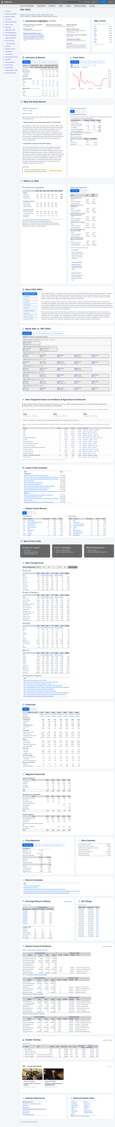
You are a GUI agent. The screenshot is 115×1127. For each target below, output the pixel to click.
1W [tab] (29, 513)
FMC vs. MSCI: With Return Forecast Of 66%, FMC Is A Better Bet (38, 689)
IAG (83, 433)
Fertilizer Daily (25, 1112)
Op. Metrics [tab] (53, 62)
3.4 (37, 82)
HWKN (84, 451)
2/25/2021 (77, 716)
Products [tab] (26, 299)
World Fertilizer (26, 1111)
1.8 (53, 80)
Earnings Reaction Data (30, 554)
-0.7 (43, 82)
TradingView (74, 1103)
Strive (28, 528)
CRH (90, 441)
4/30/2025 (24, 920)
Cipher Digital (76, 522)
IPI (41, 375)
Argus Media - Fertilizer (28, 1114)
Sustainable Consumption (29, 36)
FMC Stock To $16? (28, 500)
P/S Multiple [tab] (93, 62)
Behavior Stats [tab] (28, 845)
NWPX (95, 435)
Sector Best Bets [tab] (58, 333)
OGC (94, 433)
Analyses (68, 6)
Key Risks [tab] (26, 307)
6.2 (33, 84)
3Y (88, 65)
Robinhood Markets (31, 527)
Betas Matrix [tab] (38, 845)
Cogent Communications (78, 523)
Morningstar (87, 1103)
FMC (38, 575)
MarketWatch (74, 1111)
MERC (94, 457)
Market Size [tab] (27, 313)
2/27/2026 (47, 716)
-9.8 (46, 86)
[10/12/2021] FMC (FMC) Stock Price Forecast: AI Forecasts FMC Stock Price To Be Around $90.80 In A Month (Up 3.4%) (51, 891)
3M (75, 65)
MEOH (90, 451)
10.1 (50, 86)
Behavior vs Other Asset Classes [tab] (54, 845)
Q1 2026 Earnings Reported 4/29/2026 (36, 974)
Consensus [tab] (35, 62)
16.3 (43, 86)
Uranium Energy (31, 525)
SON (93, 447)
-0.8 (46, 84)
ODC (90, 449)
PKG (84, 447)
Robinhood (86, 1107)
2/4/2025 (24, 921)
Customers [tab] (27, 302)
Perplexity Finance (88, 1112)
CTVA (28, 221)
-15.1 (53, 86)
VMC (95, 441)
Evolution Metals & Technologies (34, 522)
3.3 (33, 82)
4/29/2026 (24, 913)
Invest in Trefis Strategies (27, 6)
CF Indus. (51, 575)
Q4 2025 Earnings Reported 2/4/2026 (32, 994)
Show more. (85, 48)
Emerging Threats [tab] (29, 310)
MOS (35, 221)
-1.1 (46, 82)
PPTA (89, 445)
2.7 (57, 80)
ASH (88, 453)
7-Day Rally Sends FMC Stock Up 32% (33, 496)
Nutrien (46, 575)
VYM (95, 35)
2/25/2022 (71, 716)
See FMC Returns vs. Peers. (46, 221)
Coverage (91, 6)
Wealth (61, 6)
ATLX (84, 437)
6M (78, 65)
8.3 (37, 84)
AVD (38, 221)
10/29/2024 (25, 923)
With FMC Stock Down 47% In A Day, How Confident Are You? (38, 502)
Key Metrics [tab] (44, 62)
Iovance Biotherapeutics (78, 525)
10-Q (97, 909)
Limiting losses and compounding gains (76, 265)
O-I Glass (29, 531)
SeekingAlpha (74, 1105)
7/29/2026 (24, 911)
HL (83, 431)
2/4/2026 (24, 914)
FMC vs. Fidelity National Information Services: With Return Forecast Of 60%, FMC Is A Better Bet (46, 687)
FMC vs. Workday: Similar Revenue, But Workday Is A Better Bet (38, 696)
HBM (96, 429)
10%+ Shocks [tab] (75, 190)
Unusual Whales (88, 1111)
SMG (76, 355)
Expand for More (26, 905)
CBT (84, 453)
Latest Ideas (27, 550)
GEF (94, 443)
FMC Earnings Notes (29, 480)
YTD (81, 65)
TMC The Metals (30, 520)
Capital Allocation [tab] (29, 319)
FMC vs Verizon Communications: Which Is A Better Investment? (39, 486)
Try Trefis (103, 2)
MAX (94, 65)
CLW (84, 457)
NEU (95, 449)
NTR (31, 221)
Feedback (30, 110)
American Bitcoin (77, 530)
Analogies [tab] (26, 296)
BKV (74, 528)
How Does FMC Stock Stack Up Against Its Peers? (35, 489)
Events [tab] (101, 62)
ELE (94, 445)
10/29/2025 (25, 916)
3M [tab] (72, 111)
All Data (87, 2)
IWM (95, 30)
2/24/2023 (65, 716)
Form (97, 1049)
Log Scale (85, 67)
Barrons (86, 1102)
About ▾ (94, 2)
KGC (89, 433)
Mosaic (56, 575)
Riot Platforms (76, 535)
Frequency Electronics (78, 531)
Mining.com (25, 1105)
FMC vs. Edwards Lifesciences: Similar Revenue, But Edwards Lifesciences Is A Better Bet (44, 694)
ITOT (95, 28)
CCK (88, 447)
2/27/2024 (59, 716)
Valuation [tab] (26, 62)
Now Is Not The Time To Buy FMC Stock (33, 482)
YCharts (73, 1112)
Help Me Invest (41, 6)
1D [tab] (24, 513)
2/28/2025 (53, 716)
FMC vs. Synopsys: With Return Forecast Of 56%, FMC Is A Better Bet (39, 691)
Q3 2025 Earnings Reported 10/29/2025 (33, 1013)
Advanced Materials (38, 34)
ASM (84, 445)
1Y (85, 65)
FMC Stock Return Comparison (30, 887)
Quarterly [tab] (33, 709)
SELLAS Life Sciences (31, 523)
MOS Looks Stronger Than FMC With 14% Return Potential (37, 683)
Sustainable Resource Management (33, 36)
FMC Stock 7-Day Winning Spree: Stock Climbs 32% (36, 475)
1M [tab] (34, 513)
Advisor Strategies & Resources (64, 552)
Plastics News (25, 1107)
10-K (97, 913)
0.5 (46, 80)
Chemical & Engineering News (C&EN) (31, 1103)
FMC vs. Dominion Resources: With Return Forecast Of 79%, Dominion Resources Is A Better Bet (46, 692)
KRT (84, 443)
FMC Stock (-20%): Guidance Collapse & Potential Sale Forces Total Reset (41, 479)
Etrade (85, 1109)
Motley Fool (74, 1107)
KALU (90, 439)
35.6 (57, 86)
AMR (84, 435)
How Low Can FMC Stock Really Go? (32, 484)
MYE (89, 443)
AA (94, 439)
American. (60, 575)
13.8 (57, 82)
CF (33, 221)
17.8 (50, 84)
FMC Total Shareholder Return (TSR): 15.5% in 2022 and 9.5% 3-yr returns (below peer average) (46, 893)
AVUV (95, 39)
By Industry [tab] (27, 333)
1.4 (50, 80)
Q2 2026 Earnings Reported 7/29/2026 (37, 950)
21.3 (57, 84)
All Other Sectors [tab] (46, 333)
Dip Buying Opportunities (31, 552)
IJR (95, 33)
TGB (90, 429)
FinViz (72, 1114)
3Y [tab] (85, 111)
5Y (91, 65)
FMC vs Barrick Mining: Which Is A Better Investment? (37, 488)
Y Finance (73, 1102)
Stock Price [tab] (75, 62)
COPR (84, 429)
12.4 (50, 82)
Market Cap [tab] (84, 62)
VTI (95, 26)
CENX (84, 439)
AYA (93, 431)
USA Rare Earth (30, 530)
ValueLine (86, 1105)
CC (92, 453)
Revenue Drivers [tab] (28, 316)
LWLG (84, 449)
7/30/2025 (24, 918)
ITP (88, 457)
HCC (89, 435)
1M (71, 65)
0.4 (33, 80)
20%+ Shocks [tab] (84, 190)
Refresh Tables (73, 567)
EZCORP (29, 535)
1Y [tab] (81, 111)
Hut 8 (74, 520)
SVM (88, 431)
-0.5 (43, 84)
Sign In (111, 2)
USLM (84, 441)
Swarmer (75, 527)
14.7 (53, 82)
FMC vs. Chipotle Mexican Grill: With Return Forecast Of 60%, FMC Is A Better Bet (42, 685)
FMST (98, 437)
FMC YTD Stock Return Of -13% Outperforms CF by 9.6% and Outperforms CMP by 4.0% (44, 889)
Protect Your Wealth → (55, 170)
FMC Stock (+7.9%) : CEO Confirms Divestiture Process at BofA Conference (41, 477)
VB (95, 37)
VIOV (95, 42)
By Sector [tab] (35, 333)
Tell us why (86, 1116)
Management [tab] (27, 305)
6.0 (53, 84)
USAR (91, 437)
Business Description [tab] (30, 293)
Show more (25, 166)
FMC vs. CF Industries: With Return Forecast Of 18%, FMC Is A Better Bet (40, 682)
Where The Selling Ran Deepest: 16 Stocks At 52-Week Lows (38, 495)
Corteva (42, 575)
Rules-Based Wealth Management (97, 552)
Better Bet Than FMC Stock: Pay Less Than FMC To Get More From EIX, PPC (42, 491)
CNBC (72, 1109)
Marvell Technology (77, 533)
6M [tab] (77, 111)
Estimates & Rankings (80, 6)
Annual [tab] (26, 709)
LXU (96, 451)
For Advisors (52, 6)
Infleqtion (29, 533)
